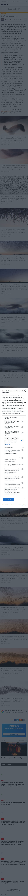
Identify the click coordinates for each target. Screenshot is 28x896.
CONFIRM (8, 499)
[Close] (25, 391)
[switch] (22, 421)
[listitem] (14, 418)
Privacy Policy (22, 505)
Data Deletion (5, 505)
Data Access (14, 505)
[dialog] (14, 448)
